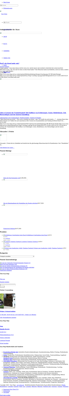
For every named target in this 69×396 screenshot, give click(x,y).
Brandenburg (3, 386)
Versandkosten (7, 238)
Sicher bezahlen (4, 343)
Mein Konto (6, 2)
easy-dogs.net (20, 385)
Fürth (20, 386)
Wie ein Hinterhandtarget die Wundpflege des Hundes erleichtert (20, 203)
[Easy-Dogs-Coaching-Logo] (3, 14)
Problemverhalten (24, 117)
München (34, 386)
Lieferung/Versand (5, 340)
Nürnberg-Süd (47, 386)
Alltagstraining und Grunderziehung (9, 117)
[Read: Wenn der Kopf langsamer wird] (15, 154)
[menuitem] (36, 2)
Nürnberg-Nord (8, 358)
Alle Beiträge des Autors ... (7, 147)
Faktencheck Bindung (9, 228)
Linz (24, 386)
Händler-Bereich (4, 329)
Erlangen (16, 386)
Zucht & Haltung (4, 66)
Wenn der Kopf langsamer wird (11, 178)
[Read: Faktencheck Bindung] (15, 205)
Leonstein (28, 386)
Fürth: (5, 355)
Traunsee (59, 386)
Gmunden (10, 386)
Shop (1, 326)
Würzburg (65, 386)
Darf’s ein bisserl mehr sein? (9, 63)
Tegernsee (54, 386)
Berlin (63, 385)
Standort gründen (4, 282)
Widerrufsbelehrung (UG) (7, 335)
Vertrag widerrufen (5, 337)
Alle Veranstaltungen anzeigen (8, 317)
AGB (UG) (3, 332)
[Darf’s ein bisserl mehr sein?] (21, 33)
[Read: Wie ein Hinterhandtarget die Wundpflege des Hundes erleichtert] (15, 180)
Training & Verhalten (35, 117)
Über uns (2, 279)
